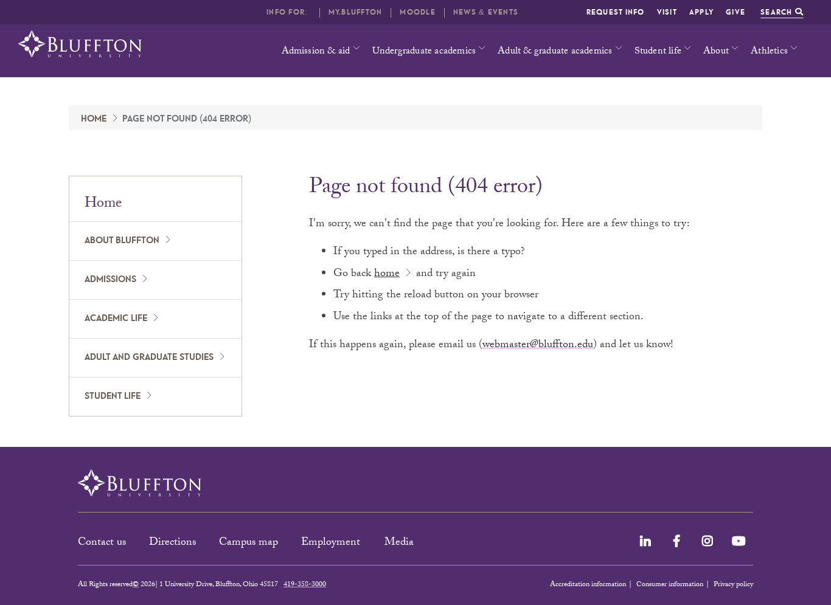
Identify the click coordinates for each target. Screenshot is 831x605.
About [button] (716, 52)
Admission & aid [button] (316, 52)
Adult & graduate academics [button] (555, 52)
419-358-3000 (304, 585)
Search (777, 12)
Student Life (113, 396)
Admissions (110, 280)
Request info (615, 12)
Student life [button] (658, 52)
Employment (332, 543)
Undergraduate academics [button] (424, 52)
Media (400, 543)
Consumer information (669, 585)
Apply (701, 12)
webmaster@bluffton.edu (537, 345)
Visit (667, 12)
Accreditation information (588, 585)
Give (735, 12)
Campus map (248, 543)
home (387, 274)
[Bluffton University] (80, 44)
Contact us (102, 543)
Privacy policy (733, 585)
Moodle (418, 12)
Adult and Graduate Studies (149, 357)
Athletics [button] (769, 52)
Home (93, 119)
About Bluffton (122, 241)
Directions (172, 543)
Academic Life (116, 318)
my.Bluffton (356, 12)
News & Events (485, 12)
